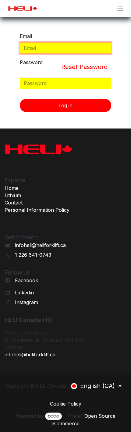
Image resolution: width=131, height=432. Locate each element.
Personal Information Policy (37, 210)
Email (26, 36)
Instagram (26, 302)
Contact (14, 203)
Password (64, 64)
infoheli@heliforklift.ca (40, 245)
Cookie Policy (65, 404)
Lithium (13, 195)
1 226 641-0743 (33, 255)
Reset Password (84, 66)
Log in (65, 105)
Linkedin (24, 293)
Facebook (26, 280)
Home (12, 188)
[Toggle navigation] (120, 8)
